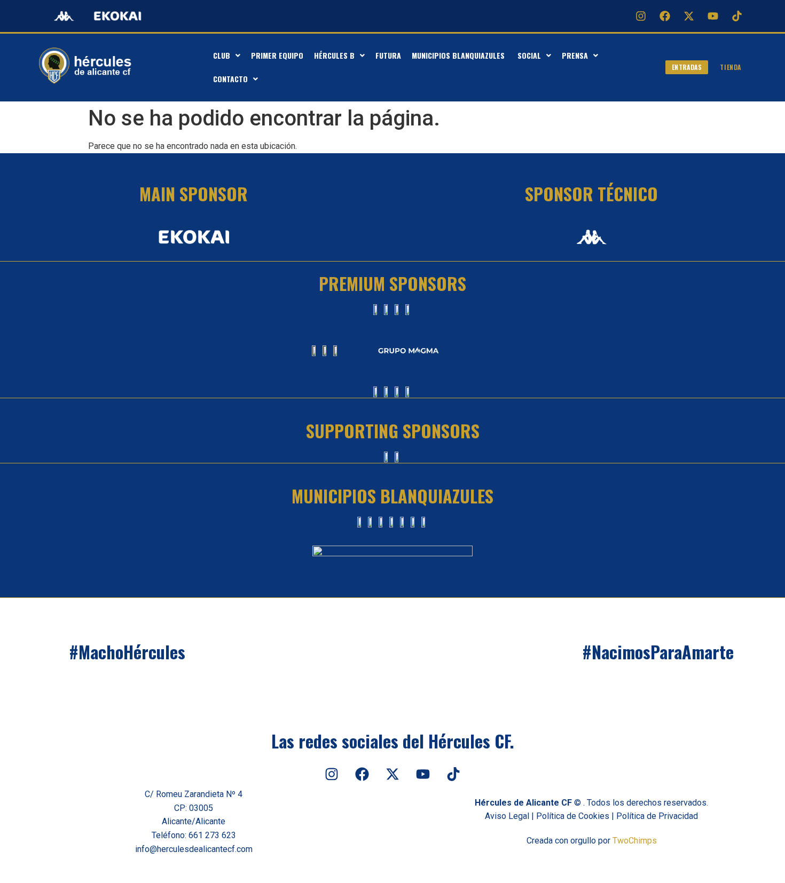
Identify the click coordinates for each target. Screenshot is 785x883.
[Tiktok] (737, 16)
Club (221, 55)
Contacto (230, 78)
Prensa (575, 55)
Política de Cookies (572, 816)
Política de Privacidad (657, 816)
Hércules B (334, 55)
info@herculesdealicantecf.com (194, 849)
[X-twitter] (689, 16)
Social (529, 55)
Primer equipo (277, 55)
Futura (388, 55)
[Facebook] (665, 16)
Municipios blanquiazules (459, 55)
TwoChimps (635, 840)
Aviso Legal (507, 816)
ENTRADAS (687, 67)
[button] (227, 55)
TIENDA (730, 67)
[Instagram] (640, 16)
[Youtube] (713, 16)
